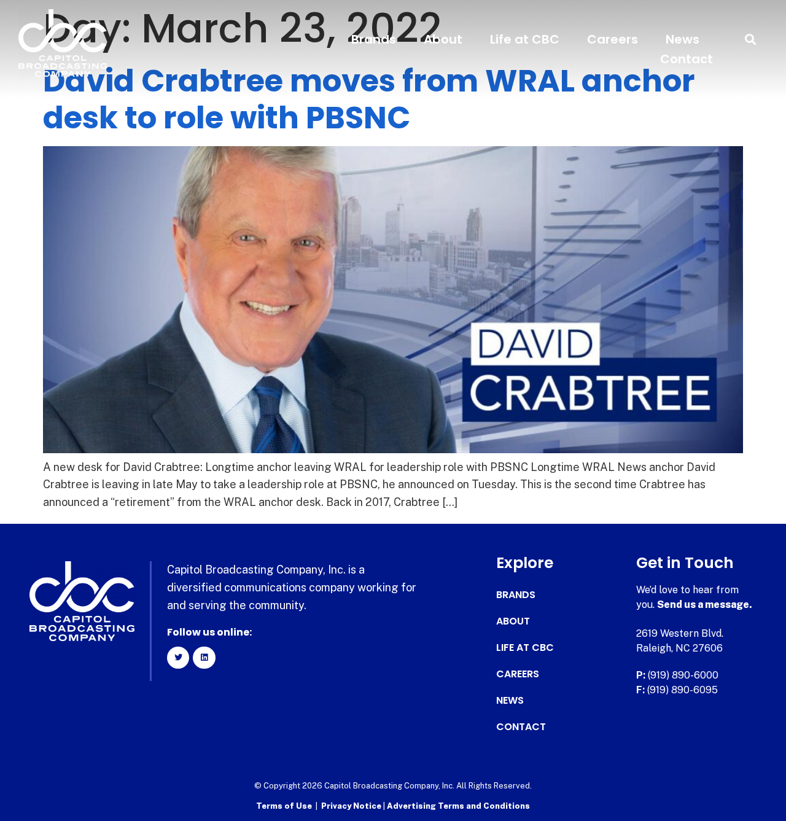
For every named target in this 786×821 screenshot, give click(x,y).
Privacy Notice (352, 806)
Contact (686, 59)
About (443, 39)
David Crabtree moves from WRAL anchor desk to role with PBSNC (369, 99)
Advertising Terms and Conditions (458, 806)
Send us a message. (704, 604)
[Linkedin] (204, 658)
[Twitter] (178, 658)
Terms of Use (284, 806)
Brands (373, 39)
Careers (612, 39)
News (682, 39)
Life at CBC (524, 39)
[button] (751, 39)
